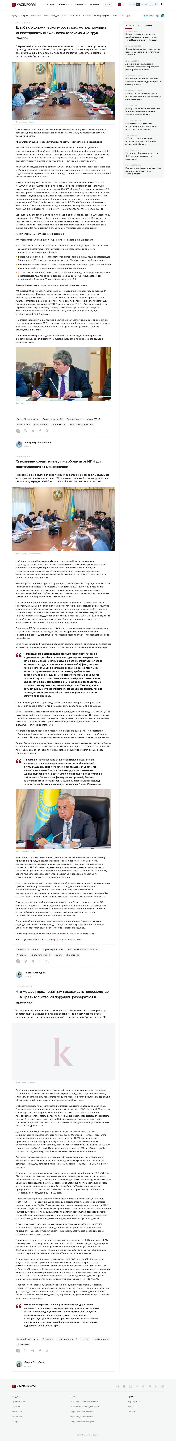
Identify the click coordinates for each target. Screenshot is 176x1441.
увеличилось (61, 939)
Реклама (132, 1411)
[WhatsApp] (25, 431)
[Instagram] (18, 431)
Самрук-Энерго (74, 419)
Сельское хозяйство (28, 949)
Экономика (58, 424)
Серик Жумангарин (28, 419)
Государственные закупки (82, 1421)
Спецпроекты (75, 16)
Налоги (58, 955)
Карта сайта (134, 1401)
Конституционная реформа (96, 16)
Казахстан (48, 1339)
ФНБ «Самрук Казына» (81, 424)
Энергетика (23, 424)
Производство (101, 1339)
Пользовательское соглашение (84, 1401)
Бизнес (85, 1339)
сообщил (32, 933)
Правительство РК (52, 419)
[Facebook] (40, 431)
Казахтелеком (41, 424)
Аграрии (22, 955)
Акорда (24, 16)
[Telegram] (33, 431)
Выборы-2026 (117, 16)
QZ (134, 4)
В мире (15, 1421)
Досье (64, 16)
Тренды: (15, 16)
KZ (129, 4)
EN (142, 4)
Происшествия (19, 1401)
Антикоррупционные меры (82, 1416)
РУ (138, 4)
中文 (147, 4)
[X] (47, 431)
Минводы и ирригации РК (83, 949)
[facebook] (137, 1386)
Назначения (35, 16)
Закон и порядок (51, 16)
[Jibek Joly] (149, 15)
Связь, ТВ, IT (93, 419)
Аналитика (95, 4)
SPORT (108, 4)
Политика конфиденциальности (84, 1406)
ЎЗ (156, 4)
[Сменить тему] (121, 4)
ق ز (151, 4)
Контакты (132, 1406)
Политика (16, 1406)
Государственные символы (82, 1411)
